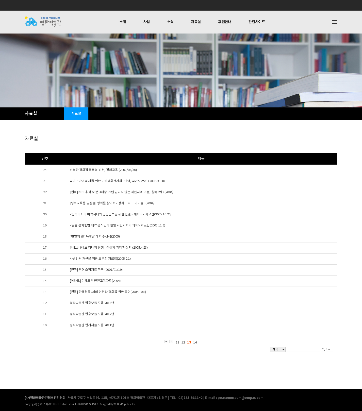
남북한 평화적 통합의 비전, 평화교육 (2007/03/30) (103, 170)
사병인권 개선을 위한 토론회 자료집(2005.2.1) (100, 259)
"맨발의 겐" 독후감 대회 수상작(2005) (95, 237)
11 (177, 342)
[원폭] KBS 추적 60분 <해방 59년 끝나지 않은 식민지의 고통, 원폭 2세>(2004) (121, 192)
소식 (170, 22)
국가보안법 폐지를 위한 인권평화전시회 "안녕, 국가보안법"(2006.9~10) (117, 181)
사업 (146, 22)
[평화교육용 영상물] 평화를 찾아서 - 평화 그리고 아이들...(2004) (112, 203)
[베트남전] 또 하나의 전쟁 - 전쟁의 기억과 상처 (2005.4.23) (109, 248)
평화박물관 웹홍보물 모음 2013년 (92, 303)
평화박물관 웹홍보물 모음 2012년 (92, 314)
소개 (122, 22)
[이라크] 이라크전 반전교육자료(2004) (95, 281)
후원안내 (224, 22)
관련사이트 (256, 22)
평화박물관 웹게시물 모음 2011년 (92, 325)
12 (183, 342)
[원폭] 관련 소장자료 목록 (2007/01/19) (96, 270)
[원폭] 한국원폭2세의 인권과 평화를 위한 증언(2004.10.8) (108, 292)
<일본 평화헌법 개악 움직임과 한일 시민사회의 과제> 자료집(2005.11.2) (117, 225)
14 (195, 342)
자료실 (196, 22)
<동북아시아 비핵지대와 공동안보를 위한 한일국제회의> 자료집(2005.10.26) (120, 214)
